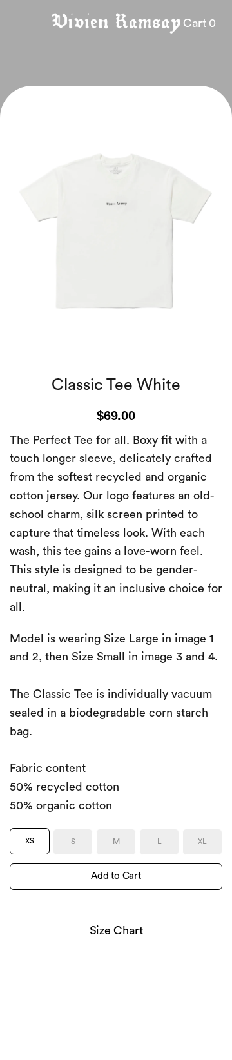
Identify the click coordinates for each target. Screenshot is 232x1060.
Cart (199, 23)
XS (29, 841)
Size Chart (116, 930)
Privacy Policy (89, 1039)
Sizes (72, 1024)
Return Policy (143, 1039)
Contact (103, 1024)
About (44, 1024)
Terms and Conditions (162, 1024)
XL (202, 841)
